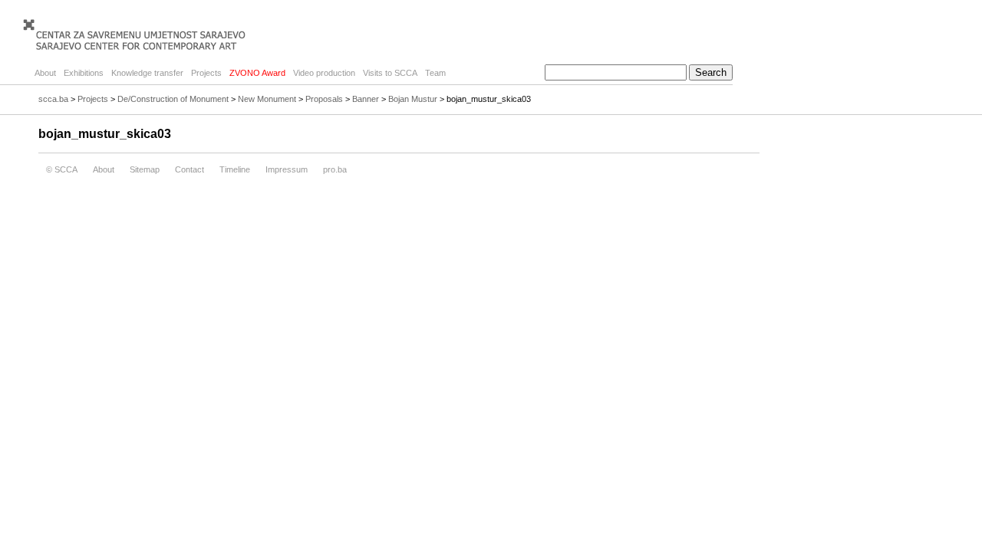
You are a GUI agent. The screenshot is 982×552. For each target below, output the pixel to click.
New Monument (267, 99)
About (45, 72)
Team (435, 72)
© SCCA (61, 169)
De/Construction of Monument (173, 99)
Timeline (234, 169)
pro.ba (335, 169)
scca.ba (53, 99)
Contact (189, 169)
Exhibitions (84, 72)
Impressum (286, 169)
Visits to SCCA (390, 72)
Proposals (324, 99)
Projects (206, 72)
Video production (324, 72)
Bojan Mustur (412, 99)
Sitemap (145, 169)
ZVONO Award (257, 72)
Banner (365, 99)
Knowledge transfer (147, 72)
